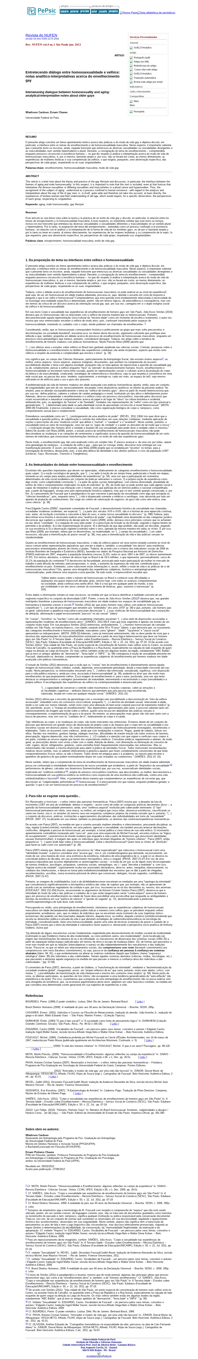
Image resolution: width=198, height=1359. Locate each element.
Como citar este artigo (145, 69)
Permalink (139, 111)
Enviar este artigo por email (148, 82)
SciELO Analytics (143, 47)
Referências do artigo (145, 65)
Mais (136, 101)
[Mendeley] (132, 101)
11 (171, 764)
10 (73, 604)
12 (67, 771)
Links (140, 1001)
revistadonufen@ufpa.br (99, 1356)
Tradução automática (145, 78)
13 (57, 777)
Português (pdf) (142, 57)
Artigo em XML (141, 61)
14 (77, 781)
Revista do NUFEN (41, 35)
